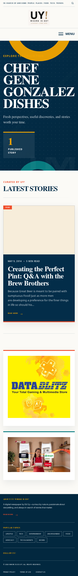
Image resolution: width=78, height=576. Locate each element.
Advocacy (10, 540)
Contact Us (40, 572)
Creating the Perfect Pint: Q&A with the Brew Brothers (36, 276)
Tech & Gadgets (26, 540)
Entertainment (35, 534)
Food (68, 534)
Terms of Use (25, 572)
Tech (21, 534)
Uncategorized (53, 534)
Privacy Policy (9, 572)
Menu (70, 34)
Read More (13, 313)
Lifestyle (9, 534)
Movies (42, 540)
